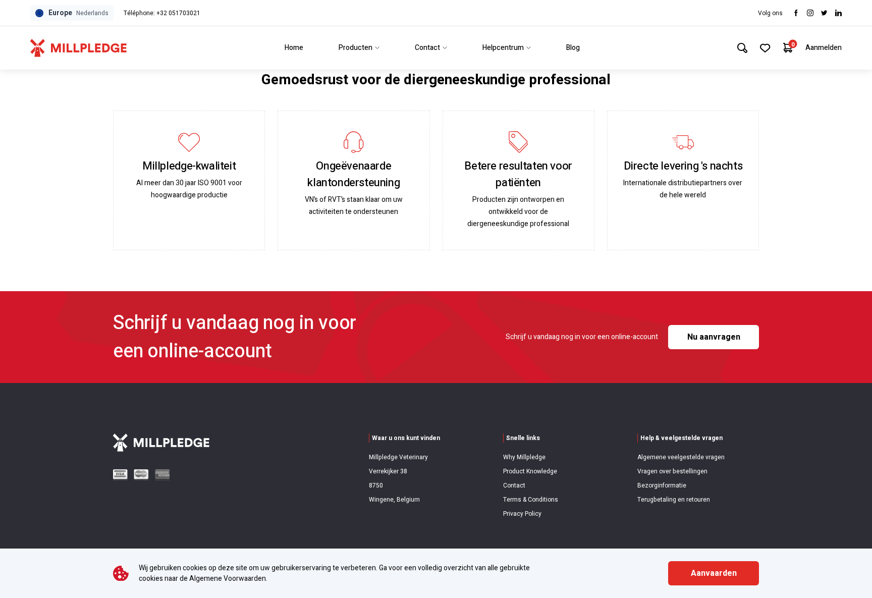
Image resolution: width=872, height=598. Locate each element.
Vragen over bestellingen (672, 471)
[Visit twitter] (824, 13)
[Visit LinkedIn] (838, 13)
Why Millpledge (524, 457)
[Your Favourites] (765, 47)
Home (294, 47)
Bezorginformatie (661, 485)
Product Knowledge (530, 471)
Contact (427, 47)
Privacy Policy (522, 513)
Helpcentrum (503, 47)
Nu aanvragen (713, 337)
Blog (573, 47)
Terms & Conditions (530, 499)
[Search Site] (742, 48)
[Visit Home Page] (78, 48)
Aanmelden (823, 47)
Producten (355, 47)
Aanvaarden (714, 573)
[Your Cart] (788, 47)
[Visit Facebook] (796, 13)
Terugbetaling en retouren (673, 499)
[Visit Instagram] (810, 13)
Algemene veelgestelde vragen (681, 457)
